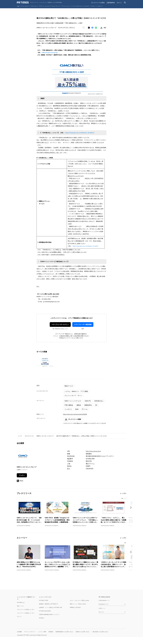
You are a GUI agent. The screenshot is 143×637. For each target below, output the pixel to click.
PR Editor (41, 618)
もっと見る (123, 493)
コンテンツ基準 (42, 632)
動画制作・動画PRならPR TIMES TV (48, 604)
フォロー (22, 475)
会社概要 (19, 632)
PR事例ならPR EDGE (75, 607)
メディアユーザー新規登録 (83, 324)
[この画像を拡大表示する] (45, 362)
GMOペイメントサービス (72, 401)
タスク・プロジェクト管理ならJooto (79, 600)
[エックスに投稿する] (88, 27)
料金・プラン (20, 606)
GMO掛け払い (99, 401)
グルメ (93, 6)
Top (18, 6)
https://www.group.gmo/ (93, 451)
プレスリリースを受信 (98, 3)
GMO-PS (88, 401)
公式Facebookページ (104, 600)
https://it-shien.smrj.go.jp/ (50, 52)
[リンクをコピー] (104, 27)
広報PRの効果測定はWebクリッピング (49, 614)
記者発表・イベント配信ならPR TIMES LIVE (50, 607)
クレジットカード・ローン (73, 395)
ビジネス (86, 6)
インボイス (68, 409)
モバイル (34, 6)
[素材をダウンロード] (101, 27)
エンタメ (47, 6)
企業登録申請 (111, 3)
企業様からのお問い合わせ (82, 632)
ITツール (85, 409)
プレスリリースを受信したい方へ (26, 609)
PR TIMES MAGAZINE (45, 611)
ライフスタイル (77, 6)
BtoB (76, 409)
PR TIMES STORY (43, 600)
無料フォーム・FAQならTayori (78, 604)
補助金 (79, 405)
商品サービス (68, 386)
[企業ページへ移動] (23, 456)
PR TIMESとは (21, 602)
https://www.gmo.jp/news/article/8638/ (75, 414)
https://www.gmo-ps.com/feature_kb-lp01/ (79, 132)
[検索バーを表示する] (125, 2)
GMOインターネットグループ (45, 436)
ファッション (66, 6)
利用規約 (51, 632)
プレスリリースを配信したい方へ (26, 613)
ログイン (119, 3)
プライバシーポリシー (30, 632)
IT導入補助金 (68, 405)
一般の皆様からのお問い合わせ (100, 632)
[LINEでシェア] (95, 27)
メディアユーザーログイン (60, 324)
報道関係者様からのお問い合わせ (64, 632)
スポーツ (100, 6)
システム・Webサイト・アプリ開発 (76, 391)
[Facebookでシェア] (92, 27)
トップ (20, 436)
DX (96, 405)
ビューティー (56, 6)
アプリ (41, 6)
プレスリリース (29, 436)
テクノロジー (25, 6)
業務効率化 (88, 405)
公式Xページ (102, 608)
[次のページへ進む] (131, 507)
